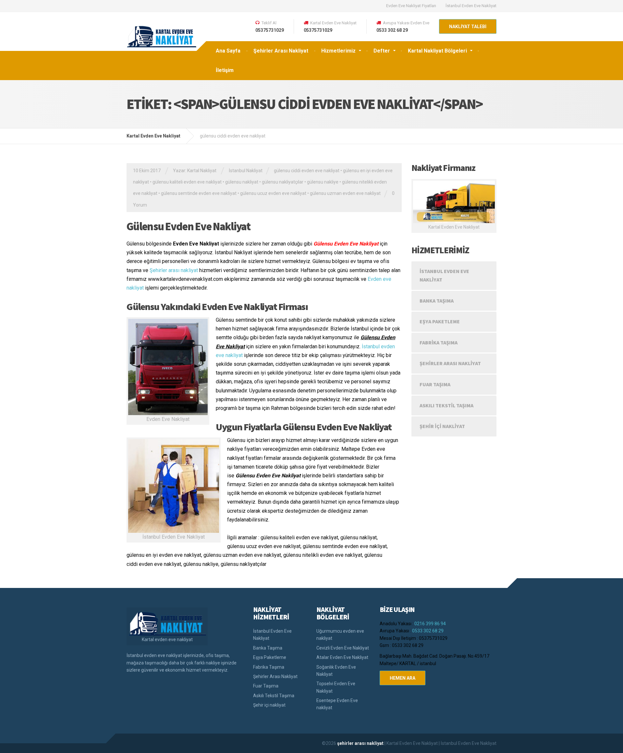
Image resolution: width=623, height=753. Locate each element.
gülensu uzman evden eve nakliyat (345, 193)
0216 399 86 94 (430, 623)
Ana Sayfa (228, 51)
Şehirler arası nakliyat (174, 270)
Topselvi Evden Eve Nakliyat (335, 687)
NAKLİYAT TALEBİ (467, 26)
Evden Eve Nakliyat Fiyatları (411, 5)
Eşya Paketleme (440, 321)
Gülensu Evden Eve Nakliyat (188, 226)
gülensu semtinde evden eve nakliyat (199, 193)
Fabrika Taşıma (439, 342)
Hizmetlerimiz (338, 51)
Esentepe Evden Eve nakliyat (337, 704)
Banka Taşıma (437, 300)
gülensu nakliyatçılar (282, 182)
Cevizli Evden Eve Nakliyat (342, 648)
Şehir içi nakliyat (442, 426)
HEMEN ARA (402, 678)
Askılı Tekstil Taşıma (446, 405)
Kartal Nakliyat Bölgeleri (437, 51)
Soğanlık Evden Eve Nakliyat (336, 670)
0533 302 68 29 (428, 630)
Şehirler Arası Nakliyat (280, 51)
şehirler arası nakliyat (361, 743)
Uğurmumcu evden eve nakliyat (340, 634)
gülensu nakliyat (241, 182)
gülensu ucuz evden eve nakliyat (273, 193)
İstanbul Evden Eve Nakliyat (471, 5)
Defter (381, 51)
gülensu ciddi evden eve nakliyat (306, 170)
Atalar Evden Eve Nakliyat (342, 657)
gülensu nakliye (322, 182)
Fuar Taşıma (435, 384)
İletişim (225, 70)
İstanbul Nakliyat (246, 170)
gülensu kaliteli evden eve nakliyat (187, 182)
